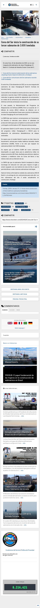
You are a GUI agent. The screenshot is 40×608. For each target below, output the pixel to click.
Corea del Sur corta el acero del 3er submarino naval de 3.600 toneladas (18, 243)
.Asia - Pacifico (9, 37)
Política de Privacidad (27, 550)
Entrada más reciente (20, 289)
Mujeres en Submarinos (10, 343)
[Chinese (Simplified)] (15, 323)
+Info (22, 416)
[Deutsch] (30, 323)
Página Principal (20, 299)
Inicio (2, 37)
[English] (10, 323)
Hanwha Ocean (4, 38)
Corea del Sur (28, 37)
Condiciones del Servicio (13, 550)
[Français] (20, 323)
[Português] (25, 323)
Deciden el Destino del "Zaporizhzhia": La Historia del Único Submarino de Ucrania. (18, 486)
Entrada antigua (20, 294)
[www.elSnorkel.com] (14, 5)
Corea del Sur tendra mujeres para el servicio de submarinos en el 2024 (18, 260)
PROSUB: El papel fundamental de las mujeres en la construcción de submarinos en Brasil (19, 377)
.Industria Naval (19, 37)
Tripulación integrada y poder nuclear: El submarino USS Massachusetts (17, 359)
